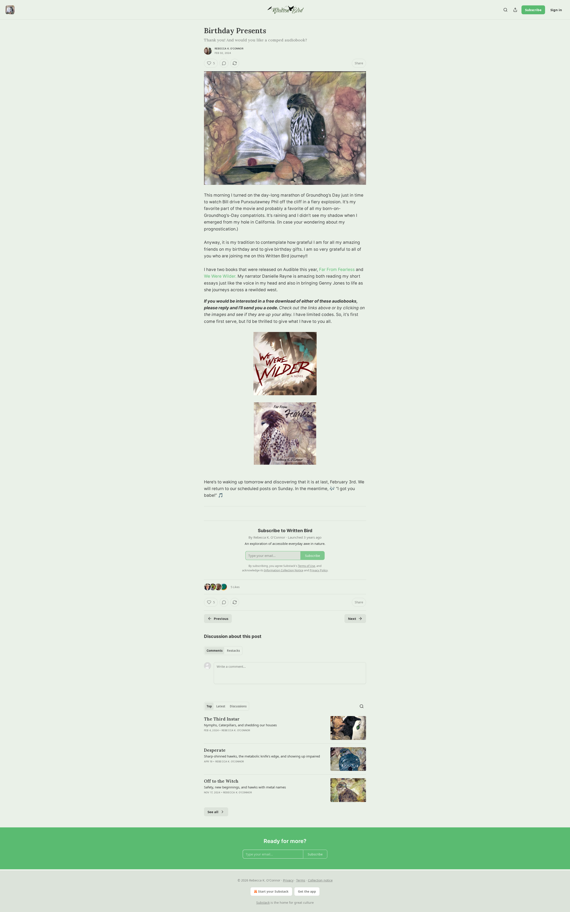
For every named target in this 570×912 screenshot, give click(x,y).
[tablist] (223, 650)
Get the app (307, 891)
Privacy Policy (319, 570)
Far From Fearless (337, 269)
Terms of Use (306, 566)
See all (213, 812)
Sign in (556, 10)
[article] (285, 728)
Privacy (288, 880)
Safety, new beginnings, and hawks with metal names (245, 787)
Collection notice (320, 880)
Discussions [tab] (238, 706)
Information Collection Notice (283, 570)
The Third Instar (222, 719)
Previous (221, 618)
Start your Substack (273, 891)
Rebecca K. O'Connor (229, 48)
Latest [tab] (220, 706)
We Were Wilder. (221, 276)
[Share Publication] (515, 9)
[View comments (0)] (224, 63)
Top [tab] (209, 706)
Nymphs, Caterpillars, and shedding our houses (240, 725)
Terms (300, 880)
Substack (263, 902)
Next (352, 618)
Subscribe (533, 10)
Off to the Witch (221, 781)
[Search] (505, 9)
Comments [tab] (214, 651)
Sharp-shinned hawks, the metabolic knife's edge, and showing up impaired (262, 756)
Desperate (215, 750)
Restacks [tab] (233, 651)
